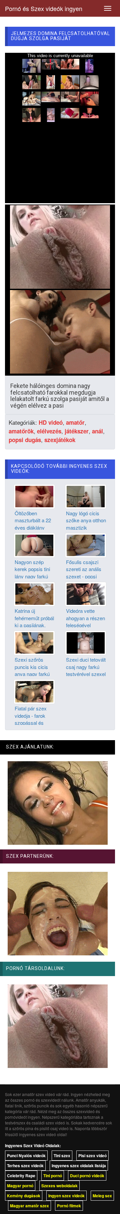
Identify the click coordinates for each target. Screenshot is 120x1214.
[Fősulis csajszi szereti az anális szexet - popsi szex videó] (85, 544)
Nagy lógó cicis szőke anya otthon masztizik (86, 520)
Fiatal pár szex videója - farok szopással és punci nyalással (31, 719)
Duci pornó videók (87, 1176)
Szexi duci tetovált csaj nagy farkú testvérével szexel (86, 666)
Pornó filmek (69, 1206)
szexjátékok (59, 440)
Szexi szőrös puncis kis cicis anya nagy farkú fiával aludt (32, 670)
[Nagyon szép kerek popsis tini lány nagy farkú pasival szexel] (34, 544)
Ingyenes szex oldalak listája (79, 1166)
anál (97, 431)
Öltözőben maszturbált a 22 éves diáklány (33, 520)
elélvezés (49, 431)
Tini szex (62, 1156)
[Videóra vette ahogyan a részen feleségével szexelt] (85, 593)
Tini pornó (52, 1176)
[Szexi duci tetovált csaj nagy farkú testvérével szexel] (85, 642)
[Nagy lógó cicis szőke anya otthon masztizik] (85, 495)
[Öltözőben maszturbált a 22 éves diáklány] (34, 495)
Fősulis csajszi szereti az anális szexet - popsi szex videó (83, 572)
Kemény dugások (23, 1196)
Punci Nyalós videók (26, 1156)
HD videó (51, 422)
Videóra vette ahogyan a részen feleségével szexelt (85, 621)
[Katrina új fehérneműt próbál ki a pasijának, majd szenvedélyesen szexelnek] (34, 593)
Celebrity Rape (21, 1176)
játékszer (77, 431)
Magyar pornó (20, 1186)
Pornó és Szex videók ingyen (43, 8)
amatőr (75, 422)
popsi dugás (25, 440)
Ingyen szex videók (66, 1196)
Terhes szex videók (25, 1166)
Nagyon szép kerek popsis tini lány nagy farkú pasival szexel (32, 572)
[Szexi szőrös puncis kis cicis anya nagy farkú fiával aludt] (34, 642)
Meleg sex (102, 1196)
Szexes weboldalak (59, 1186)
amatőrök (21, 431)
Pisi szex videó (92, 1156)
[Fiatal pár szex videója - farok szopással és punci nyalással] (34, 691)
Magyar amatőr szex (29, 1206)
